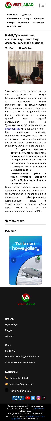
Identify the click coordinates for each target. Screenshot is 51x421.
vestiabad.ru (39, 409)
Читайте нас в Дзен (21, 391)
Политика (12, 15)
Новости (9, 319)
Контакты (10, 351)
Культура (39, 18)
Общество (23, 22)
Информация (14, 18)
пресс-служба (12, 129)
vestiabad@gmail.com (21, 384)
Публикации (11, 324)
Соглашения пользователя (20, 362)
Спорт (27, 18)
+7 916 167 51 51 (18, 378)
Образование (14, 26)
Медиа (8, 330)
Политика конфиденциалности (22, 356)
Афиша (9, 336)
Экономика (38, 22)
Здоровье (26, 15)
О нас (8, 345)
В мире (11, 22)
